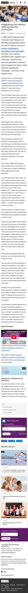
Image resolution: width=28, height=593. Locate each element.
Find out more (22, 396)
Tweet (11, 441)
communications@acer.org (8, 552)
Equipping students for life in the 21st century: (13, 345)
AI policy (12, 585)
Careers (7, 586)
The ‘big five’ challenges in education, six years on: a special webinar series (14, 471)
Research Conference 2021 (12, 389)
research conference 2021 (9, 410)
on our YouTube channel (18, 360)
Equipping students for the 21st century (11, 523)
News (12, 2)
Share (3, 441)
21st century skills (7, 407)
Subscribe (6, 434)
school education (7, 412)
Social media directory (7, 575)
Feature (3, 33)
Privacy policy (22, 433)
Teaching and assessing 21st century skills (13, 497)
